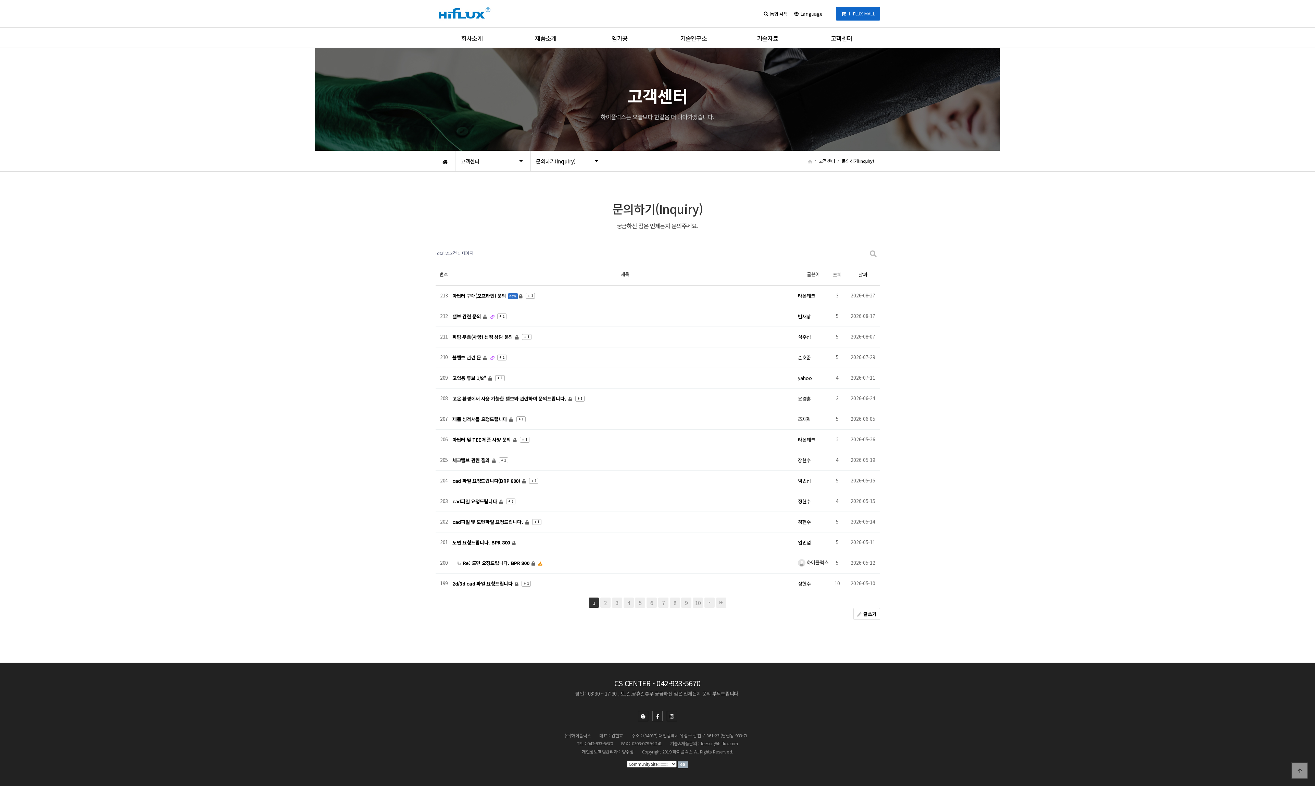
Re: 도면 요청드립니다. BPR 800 (496, 563)
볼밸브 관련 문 (467, 357)
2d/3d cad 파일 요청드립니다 (483, 583)
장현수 (804, 460)
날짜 (863, 274)
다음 (709, 603)
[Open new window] (683, 764)
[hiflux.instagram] (672, 716)
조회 (837, 274)
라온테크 (806, 295)
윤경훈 (804, 398)
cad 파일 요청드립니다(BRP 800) (487, 480)
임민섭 (804, 480)
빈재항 (804, 316)
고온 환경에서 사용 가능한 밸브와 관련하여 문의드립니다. (509, 398)
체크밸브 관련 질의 (471, 460)
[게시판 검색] (873, 253)
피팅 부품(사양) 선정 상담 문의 (483, 336)
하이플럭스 (816, 562)
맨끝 (721, 603)
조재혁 (804, 419)
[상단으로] (1299, 770)
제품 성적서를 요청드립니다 (480, 419)
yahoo (805, 377)
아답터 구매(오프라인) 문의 (480, 295)
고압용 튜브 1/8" (470, 377)
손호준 (804, 357)
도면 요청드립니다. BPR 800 (481, 542)
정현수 (804, 501)
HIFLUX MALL (860, 13)
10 (697, 602)
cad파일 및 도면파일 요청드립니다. (488, 521)
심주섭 (804, 336)
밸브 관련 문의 (467, 316)
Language (810, 13)
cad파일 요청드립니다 (475, 501)
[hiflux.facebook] (657, 716)
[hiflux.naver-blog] (643, 716)
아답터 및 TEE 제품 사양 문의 (482, 439)
